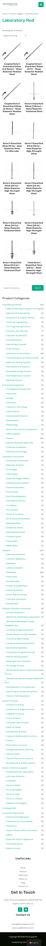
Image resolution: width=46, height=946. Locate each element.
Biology (9, 398)
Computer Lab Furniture (17, 722)
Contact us (23, 886)
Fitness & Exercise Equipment (20, 643)
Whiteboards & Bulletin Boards (20, 763)
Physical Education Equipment (16, 608)
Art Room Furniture (15, 705)
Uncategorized (9, 808)
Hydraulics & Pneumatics (18, 353)
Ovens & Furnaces (15, 514)
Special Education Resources (19, 442)
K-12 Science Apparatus (13, 385)
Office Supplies (13, 434)
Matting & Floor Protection (18, 661)
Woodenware (12, 603)
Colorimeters (12, 474)
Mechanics (11, 826)
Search (38, 288)
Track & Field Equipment (18, 696)
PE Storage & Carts (15, 665)
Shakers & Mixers (14, 527)
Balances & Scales (15, 465)
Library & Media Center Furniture (21, 736)
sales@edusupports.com (23, 924)
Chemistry (11, 402)
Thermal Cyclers (13, 536)
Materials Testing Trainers (18, 362)
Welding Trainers (14, 380)
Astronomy (11, 393)
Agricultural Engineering (17, 313)
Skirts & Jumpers (14, 798)
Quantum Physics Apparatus (19, 839)
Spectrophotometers (15, 532)
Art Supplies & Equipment (18, 389)
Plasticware (11, 576)
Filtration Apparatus (15, 559)
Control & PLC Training (16, 331)
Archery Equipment (15, 612)
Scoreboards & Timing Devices (20, 687)
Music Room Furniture (16, 745)
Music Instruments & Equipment (21, 429)
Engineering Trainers (12, 304)
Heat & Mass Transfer (16, 344)
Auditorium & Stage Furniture (20, 709)
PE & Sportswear (14, 789)
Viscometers (12, 541)
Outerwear (11, 780)
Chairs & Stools (13, 718)
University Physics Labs (13, 813)
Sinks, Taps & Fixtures (16, 594)
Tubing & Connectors (16, 599)
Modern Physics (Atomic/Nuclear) (21, 830)
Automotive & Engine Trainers (20, 317)
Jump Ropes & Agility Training (20, 652)
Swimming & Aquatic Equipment (21, 691)
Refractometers (13, 523)
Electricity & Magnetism (17, 817)
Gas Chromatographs (16, 496)
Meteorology (12, 425)
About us (23, 879)
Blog (23, 882)
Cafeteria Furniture (15, 714)
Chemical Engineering (16, 322)
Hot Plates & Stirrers (15, 501)
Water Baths (12, 545)
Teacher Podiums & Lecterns (19, 758)
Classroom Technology (16, 407)
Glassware (11, 563)
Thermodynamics (14, 844)
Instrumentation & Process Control (22, 358)
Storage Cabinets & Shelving (19, 749)
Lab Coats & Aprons (15, 776)
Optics (9, 835)
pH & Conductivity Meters (18, 518)
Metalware (11, 572)
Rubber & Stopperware (16, 585)
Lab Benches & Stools (16, 731)
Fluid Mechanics (14, 340)
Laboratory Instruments (13, 456)
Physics (9, 438)
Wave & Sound (13, 848)
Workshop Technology (16, 451)
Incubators (11, 505)
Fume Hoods (12, 492)
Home (4, 14)
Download (23, 875)
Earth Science (12, 411)
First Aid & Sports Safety (17, 639)
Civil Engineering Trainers (18, 326)
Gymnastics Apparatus (16, 648)
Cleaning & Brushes (15, 554)
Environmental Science (17, 416)
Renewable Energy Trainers (18, 371)
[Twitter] (20, 909)
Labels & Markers (14, 568)
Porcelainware (13, 581)
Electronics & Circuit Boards (19, 821)
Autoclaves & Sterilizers (17, 460)
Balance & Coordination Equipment (23, 617)
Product (23, 871)
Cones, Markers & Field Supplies (21, 634)
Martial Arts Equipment (17, 656)
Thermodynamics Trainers (18, 375)
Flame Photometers (15, 487)
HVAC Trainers (12, 349)
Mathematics (12, 420)
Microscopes (12, 510)
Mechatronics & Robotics (18, 367)
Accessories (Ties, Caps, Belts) (19, 772)
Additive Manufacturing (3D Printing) (23, 308)
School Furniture (10, 701)
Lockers (9, 740)
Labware (6, 550)
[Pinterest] (26, 909)
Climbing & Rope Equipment (19, 630)
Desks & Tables (13, 727)
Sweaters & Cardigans (16, 803)
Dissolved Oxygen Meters (17, 478)
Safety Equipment (14, 590)
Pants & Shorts (13, 785)
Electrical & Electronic (16, 335)
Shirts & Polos (13, 794)
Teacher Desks (13, 754)
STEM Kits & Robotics (16, 447)
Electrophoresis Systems (17, 483)
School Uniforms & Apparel (14, 768)
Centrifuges (11, 469)
